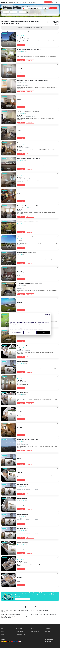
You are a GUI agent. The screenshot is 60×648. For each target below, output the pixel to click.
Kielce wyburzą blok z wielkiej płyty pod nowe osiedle (10, 619)
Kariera (2, 629)
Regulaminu (50, 645)
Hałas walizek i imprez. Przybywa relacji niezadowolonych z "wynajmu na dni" (44, 619)
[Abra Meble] (16, 641)
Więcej (21, 44)
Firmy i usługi (25, 2)
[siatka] (53, 22)
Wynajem (13, 2)
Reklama (2, 631)
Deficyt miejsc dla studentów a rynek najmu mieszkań (10, 612)
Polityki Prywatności (55, 645)
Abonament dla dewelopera (20, 634)
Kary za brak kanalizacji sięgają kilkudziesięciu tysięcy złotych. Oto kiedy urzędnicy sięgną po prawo (14, 617)
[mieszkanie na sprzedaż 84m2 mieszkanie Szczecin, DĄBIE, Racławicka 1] (8, 504)
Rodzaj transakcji (5, 6)
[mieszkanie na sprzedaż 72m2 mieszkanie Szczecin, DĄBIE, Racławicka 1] (8, 475)
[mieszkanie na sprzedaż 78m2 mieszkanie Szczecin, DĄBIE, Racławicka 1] (8, 548)
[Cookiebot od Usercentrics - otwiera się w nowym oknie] (46, 315)
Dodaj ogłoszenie (48, 2)
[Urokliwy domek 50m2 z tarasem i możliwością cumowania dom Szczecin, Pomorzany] (8, 430)
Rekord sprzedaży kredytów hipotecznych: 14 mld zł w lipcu (41, 616)
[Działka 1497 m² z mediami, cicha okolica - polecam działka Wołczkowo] (8, 258)
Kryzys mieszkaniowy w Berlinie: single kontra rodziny (10, 614)
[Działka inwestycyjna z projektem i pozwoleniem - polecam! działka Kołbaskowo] (8, 305)
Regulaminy (33, 628)
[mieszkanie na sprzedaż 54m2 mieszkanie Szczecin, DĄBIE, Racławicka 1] (8, 580)
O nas (2, 628)
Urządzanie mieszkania (49, 628)
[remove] (35, 8)
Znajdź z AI (53, 14)
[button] (1, 9)
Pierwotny (17, 2)
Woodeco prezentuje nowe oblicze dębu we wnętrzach (40, 610)
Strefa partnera (47, 631)
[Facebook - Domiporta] (45, 641)
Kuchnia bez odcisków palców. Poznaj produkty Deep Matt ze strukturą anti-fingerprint (14, 611)
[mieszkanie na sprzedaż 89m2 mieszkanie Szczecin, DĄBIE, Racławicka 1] (8, 563)
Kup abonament (33, 2)
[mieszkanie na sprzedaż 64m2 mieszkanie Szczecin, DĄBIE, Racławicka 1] (8, 398)
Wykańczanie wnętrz (48, 629)
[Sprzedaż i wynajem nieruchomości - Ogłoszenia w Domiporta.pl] (4, 2)
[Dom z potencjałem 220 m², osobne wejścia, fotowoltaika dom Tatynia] (8, 211)
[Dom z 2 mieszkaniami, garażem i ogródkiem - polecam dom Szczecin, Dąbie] (8, 274)
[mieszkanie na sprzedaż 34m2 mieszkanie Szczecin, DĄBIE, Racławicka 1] (8, 414)
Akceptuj (43, 332)
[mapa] (57, 22)
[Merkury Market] (5, 641)
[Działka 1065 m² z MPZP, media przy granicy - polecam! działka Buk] (8, 242)
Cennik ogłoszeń (19, 629)
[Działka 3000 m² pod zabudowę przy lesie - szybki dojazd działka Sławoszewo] (8, 227)
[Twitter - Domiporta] (50, 641)
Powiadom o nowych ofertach (22, 598)
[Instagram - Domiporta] (48, 641)
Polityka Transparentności (35, 631)
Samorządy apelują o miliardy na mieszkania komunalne (41, 612)
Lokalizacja (29, 6)
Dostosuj (29, 332)
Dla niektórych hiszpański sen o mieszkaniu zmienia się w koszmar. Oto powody (43, 615)
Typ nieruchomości (16, 6)
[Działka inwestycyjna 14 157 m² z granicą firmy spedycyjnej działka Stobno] (8, 336)
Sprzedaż (10, 2)
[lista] (55, 22)
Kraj (23, 6)
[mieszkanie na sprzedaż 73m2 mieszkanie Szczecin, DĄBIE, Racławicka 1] (8, 351)
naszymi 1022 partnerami (17, 322)
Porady (29, 2)
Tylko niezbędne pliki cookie (16, 332)
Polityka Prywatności (34, 629)
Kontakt (2, 634)
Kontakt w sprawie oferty (20, 631)
